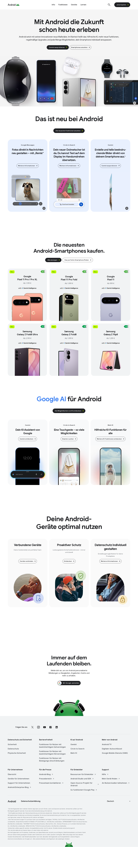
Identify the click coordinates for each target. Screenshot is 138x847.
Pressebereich (45, 779)
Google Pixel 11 (111, 278)
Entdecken (68, 561)
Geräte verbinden (26, 561)
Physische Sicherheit (17, 753)
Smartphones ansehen (79, 47)
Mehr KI (74, 753)
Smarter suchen (68, 439)
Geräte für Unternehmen (18, 779)
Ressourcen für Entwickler (82, 774)
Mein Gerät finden (109, 779)
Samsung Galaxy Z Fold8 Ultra (27, 333)
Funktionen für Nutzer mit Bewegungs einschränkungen (51, 759)
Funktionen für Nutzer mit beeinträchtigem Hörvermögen (52, 752)
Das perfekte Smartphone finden (77, 260)
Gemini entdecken (26, 439)
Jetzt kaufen (121, 5)
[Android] (12, 5)
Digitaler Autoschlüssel (112, 749)
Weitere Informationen (26, 166)
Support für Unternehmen (19, 783)
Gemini (74, 744)
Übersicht (12, 774)
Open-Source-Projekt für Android (81, 784)
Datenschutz (13, 749)
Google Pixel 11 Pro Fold (69, 278)
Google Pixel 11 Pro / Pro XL (27, 278)
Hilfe (104, 774)
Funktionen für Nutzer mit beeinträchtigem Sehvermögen (52, 745)
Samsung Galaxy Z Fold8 (69, 333)
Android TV (106, 744)
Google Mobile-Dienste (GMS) (115, 753)
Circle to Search (77, 749)
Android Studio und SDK (81, 779)
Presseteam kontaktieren (50, 783)
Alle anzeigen (52, 260)
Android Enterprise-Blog (18, 787)
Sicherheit (12, 744)
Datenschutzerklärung (30, 801)
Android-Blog (45, 774)
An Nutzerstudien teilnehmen (114, 783)
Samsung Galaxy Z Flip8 (111, 333)
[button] (134, 103)
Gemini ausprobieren (57, 47)
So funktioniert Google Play (82, 790)
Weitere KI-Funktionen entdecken (109, 439)
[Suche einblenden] (109, 4)
